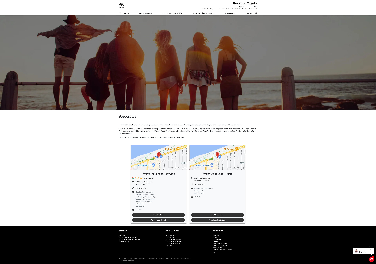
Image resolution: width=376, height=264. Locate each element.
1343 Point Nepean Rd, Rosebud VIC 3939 (217, 9)
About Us (216, 235)
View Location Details (159, 220)
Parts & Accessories (145, 13)
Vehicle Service (171, 235)
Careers (215, 241)
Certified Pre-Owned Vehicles (172, 13)
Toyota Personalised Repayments (203, 13)
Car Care (169, 245)
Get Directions (158, 215)
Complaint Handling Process (222, 249)
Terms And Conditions (220, 245)
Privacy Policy (217, 247)
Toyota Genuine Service (173, 241)
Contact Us (216, 237)
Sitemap (154, 258)
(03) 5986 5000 (239, 9)
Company (248, 13)
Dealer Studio (130, 260)
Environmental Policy (220, 243)
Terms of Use (169, 258)
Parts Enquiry (170, 237)
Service (126, 13)
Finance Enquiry (229, 13)
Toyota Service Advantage (174, 239)
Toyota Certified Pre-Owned (128, 237)
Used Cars (122, 235)
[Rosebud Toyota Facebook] (214, 253)
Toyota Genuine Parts (173, 243)
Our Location (217, 239)
